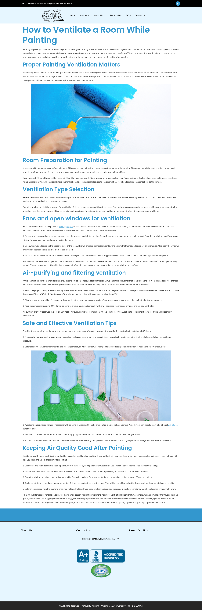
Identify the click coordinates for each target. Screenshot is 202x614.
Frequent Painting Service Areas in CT (99, 538)
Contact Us (140, 15)
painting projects (66, 226)
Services (83, 15)
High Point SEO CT (134, 606)
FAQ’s (128, 15)
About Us (98, 15)
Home (72, 15)
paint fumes (173, 425)
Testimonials (115, 15)
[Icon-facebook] (178, 3)
